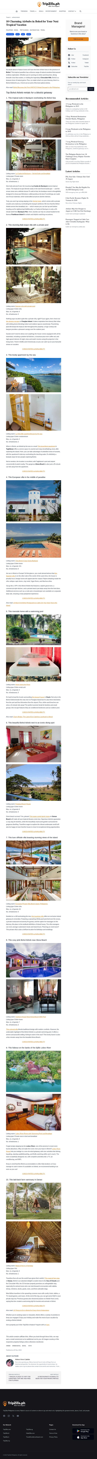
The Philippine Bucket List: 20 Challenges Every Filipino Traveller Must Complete (78, 156)
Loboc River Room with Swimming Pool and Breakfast (33, 1133)
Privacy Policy (53, 1437)
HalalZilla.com (30, 1433)
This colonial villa (12, 1029)
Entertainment (51, 11)
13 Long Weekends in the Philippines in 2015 (74, 105)
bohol (17, 34)
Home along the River (22, 684)
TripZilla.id (6, 1433)
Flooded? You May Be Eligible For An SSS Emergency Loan (78, 188)
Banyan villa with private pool (25, 306)
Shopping (62, 11)
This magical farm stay (52, 1278)
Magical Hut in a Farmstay (24, 1266)
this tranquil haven (38, 697)
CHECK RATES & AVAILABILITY (33, 219)
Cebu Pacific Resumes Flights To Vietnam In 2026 (77, 199)
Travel (32, 11)
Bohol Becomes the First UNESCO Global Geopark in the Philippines (36, 87)
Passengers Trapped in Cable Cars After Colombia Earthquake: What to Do (77, 221)
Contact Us (52, 1429)
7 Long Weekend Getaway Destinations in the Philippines (76, 142)
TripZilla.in (6, 1437)
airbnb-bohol (16, 17)
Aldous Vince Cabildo (22, 1359)
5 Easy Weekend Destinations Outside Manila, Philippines (76, 117)
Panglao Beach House (23, 804)
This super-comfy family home (40, 816)
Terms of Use (53, 1433)
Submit (91, 89)
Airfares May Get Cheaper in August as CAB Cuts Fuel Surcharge (78, 209)
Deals (41, 11)
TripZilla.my (6, 1441)
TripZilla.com (7, 1429)
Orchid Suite (37, 201)
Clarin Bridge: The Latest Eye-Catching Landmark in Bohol (33, 717)
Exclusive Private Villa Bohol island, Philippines (31, 904)
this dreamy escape (12, 321)
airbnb (28, 34)
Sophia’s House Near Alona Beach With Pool (30, 1017)
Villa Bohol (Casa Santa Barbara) (26, 561)
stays (23, 34)
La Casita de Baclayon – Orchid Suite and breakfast (32, 173)
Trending (24, 11)
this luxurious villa (38, 916)
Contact (71, 11)
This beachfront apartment (46, 446)
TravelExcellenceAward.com (34, 1437)
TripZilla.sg (29, 1429)
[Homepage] (16, 11)
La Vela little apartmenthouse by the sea (28, 434)
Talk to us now (78, 39)
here (47, 1325)
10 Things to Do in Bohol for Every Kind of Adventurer (31, 1310)
